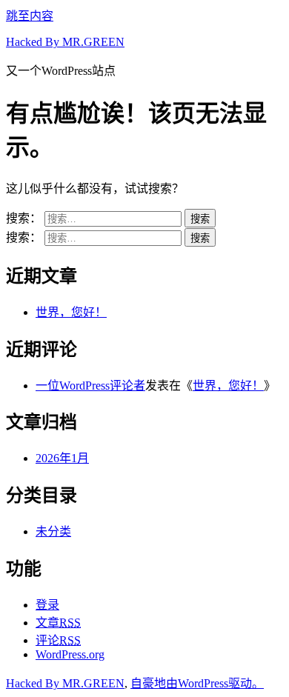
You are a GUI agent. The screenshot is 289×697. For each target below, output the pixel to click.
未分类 (53, 531)
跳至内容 (29, 16)
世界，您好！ (71, 312)
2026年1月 (62, 458)
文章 (58, 622)
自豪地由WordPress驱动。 (197, 683)
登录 (47, 604)
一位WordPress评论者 (90, 385)
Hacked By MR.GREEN (65, 42)
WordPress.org (70, 654)
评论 (58, 640)
